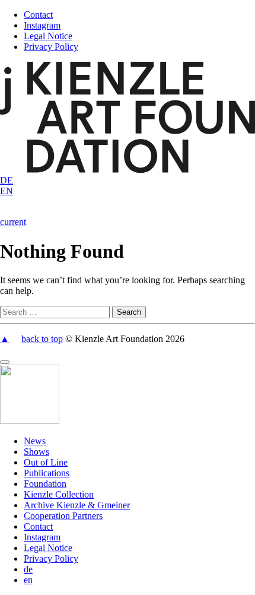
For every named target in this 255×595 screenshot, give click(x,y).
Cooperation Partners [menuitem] (63, 516)
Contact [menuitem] (38, 526)
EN (6, 191)
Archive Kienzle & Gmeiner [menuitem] (77, 505)
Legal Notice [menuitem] (48, 548)
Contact (38, 15)
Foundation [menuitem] (45, 484)
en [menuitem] (28, 580)
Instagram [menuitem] (42, 537)
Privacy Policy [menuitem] (51, 558)
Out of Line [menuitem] (46, 462)
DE (6, 180)
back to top (42, 339)
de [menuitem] (28, 569)
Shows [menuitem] (36, 452)
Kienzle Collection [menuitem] (59, 494)
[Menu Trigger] (4, 362)
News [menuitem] (35, 441)
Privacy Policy (51, 47)
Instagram (42, 25)
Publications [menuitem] (46, 473)
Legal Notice (48, 36)
